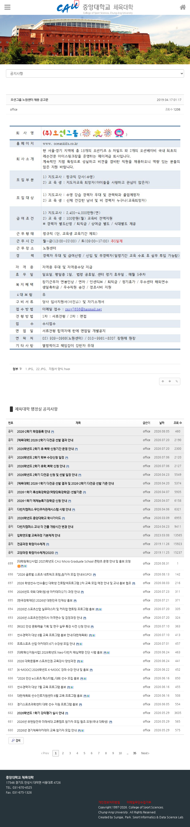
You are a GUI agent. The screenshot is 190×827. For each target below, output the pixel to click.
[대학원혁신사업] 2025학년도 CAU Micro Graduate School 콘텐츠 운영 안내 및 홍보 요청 (74, 561)
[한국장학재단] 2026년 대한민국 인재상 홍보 (45, 600)
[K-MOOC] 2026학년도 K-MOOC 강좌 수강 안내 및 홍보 (53, 669)
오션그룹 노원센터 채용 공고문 (29, 99)
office (13, 109)
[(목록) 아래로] (169, 381)
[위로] (162, 381)
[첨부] (176, 381)
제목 (78, 423)
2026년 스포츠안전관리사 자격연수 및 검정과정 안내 (50, 617)
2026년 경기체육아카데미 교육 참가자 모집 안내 (47, 730)
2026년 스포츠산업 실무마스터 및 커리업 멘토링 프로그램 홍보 (56, 609)
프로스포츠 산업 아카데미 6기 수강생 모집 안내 (46, 643)
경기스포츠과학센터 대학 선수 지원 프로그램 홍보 (48, 704)
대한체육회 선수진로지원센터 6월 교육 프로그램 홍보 (50, 695)
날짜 (161, 423)
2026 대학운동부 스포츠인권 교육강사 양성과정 (47, 661)
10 (120, 753)
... (127, 753)
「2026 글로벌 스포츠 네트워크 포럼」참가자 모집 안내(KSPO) (55, 574)
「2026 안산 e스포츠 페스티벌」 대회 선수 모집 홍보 (48, 678)
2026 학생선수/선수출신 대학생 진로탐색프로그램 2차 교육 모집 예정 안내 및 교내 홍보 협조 (74, 583)
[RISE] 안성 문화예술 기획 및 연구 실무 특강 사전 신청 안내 (53, 626)
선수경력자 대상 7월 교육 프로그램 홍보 (42, 687)
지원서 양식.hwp (59, 369)
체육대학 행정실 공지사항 (36, 409)
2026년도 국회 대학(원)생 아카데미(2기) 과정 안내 (48, 591)
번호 (10, 423)
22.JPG (41, 369)
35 (134, 753)
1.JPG (29, 369)
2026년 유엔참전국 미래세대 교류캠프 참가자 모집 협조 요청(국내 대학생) (63, 721)
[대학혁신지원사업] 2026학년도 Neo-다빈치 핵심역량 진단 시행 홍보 (60, 652)
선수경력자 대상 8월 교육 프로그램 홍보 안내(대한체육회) (53, 635)
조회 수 (178, 423)
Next (144, 753)
